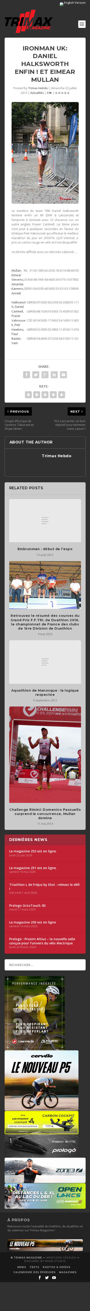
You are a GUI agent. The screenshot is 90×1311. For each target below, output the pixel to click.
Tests (34, 1267)
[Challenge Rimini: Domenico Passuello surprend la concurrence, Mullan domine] (45, 754)
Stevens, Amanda (18, 281)
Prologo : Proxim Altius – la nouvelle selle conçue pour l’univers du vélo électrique (42, 941)
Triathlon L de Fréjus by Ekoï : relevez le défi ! (44, 887)
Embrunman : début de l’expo (45, 549)
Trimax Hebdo (38, 88)
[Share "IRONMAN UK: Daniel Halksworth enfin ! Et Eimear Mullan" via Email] (63, 374)
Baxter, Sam (16, 340)
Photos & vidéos (56, 1267)
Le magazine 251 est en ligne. (33, 868)
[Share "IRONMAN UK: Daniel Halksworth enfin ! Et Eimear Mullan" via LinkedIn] (54, 374)
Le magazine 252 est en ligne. (33, 851)
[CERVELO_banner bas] (45, 1250)
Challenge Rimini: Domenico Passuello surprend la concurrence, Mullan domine (45, 814)
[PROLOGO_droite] (41, 1155)
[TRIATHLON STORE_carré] (35, 1048)
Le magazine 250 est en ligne (32, 922)
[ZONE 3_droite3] (45, 1181)
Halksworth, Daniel (19, 304)
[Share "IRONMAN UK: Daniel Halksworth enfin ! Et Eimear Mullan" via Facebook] (26, 374)
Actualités (37, 93)
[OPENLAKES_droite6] (45, 1206)
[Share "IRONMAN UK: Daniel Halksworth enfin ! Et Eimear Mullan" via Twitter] (35, 374)
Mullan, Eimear (17, 272)
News (21, 1267)
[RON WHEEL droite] (41, 1132)
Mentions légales (61, 1257)
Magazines (68, 1272)
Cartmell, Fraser (18, 313)
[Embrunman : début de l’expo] (45, 520)
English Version (74, 2)
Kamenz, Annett (18, 290)
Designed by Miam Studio (45, 1261)
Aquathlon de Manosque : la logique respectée (45, 692)
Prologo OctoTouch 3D (27, 906)
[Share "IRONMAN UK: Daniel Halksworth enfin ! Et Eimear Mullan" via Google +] (45, 374)
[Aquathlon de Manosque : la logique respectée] (45, 662)
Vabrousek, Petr (18, 322)
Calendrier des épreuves (34, 1272)
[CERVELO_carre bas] (41, 1108)
